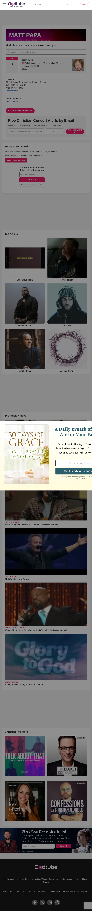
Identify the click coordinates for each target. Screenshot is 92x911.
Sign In (85, 5)
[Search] (68, 4)
